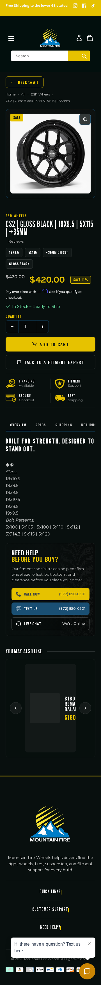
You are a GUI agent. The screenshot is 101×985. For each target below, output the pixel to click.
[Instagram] (75, 5)
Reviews (16, 241)
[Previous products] (16, 708)
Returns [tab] (89, 424)
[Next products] (85, 708)
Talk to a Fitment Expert (54, 362)
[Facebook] (84, 5)
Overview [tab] (18, 424)
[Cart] (89, 38)
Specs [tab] (40, 424)
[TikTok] (93, 5)
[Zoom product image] (85, 119)
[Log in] (79, 38)
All (23, 94)
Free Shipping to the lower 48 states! (37, 5)
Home (10, 94)
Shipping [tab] (63, 424)
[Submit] (84, 56)
